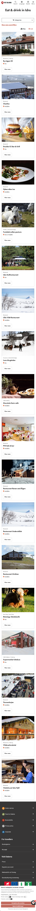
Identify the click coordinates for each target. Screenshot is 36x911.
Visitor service (9, 808)
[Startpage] (6, 3)
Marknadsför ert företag (9, 872)
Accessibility (9, 820)
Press (4, 862)
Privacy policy (9, 826)
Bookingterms (6, 844)
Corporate (8, 832)
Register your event (7, 867)
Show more (7, 69)
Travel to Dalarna (10, 814)
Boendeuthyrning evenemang (10, 877)
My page (4, 849)
